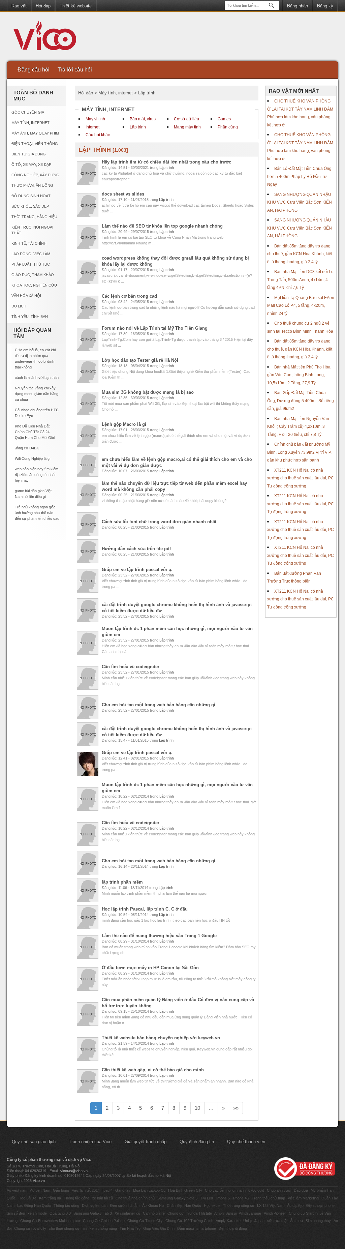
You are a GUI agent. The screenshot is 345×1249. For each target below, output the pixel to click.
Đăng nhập (297, 5)
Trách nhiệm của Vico (90, 1141)
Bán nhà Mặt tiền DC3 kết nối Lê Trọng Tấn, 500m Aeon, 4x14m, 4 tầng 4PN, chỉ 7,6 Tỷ (300, 279)
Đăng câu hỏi (34, 69)
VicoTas (48, 37)
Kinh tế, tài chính (28, 243)
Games (224, 119)
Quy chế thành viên (246, 1141)
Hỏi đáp (43, 5)
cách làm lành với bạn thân (37, 378)
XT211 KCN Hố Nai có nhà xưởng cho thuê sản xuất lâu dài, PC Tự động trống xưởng (300, 478)
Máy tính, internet (30, 123)
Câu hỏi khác (98, 134)
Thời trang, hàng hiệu (34, 217)
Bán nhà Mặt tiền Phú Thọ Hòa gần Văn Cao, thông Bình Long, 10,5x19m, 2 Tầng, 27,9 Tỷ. (299, 375)
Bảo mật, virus (143, 119)
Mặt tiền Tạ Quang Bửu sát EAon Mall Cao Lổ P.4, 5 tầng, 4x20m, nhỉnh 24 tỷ (300, 305)
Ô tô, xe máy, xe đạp (31, 164)
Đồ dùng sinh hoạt (31, 196)
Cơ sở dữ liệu (186, 119)
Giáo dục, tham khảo (32, 275)
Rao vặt (19, 5)
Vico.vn (39, 1181)
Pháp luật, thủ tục (30, 264)
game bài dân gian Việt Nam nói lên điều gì (33, 494)
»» (236, 1108)
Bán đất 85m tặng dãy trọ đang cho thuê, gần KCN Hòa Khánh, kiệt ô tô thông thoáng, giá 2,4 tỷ (299, 254)
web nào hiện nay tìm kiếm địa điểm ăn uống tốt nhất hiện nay (36, 474)
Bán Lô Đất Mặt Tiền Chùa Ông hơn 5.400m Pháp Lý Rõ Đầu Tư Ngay (299, 176)
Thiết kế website (76, 5)
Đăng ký (325, 5)
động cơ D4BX (27, 448)
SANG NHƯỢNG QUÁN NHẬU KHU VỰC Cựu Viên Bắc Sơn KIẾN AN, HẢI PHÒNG (299, 202)
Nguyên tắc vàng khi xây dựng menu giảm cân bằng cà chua (36, 394)
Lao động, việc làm (30, 254)
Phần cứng (228, 127)
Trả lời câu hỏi (75, 69)
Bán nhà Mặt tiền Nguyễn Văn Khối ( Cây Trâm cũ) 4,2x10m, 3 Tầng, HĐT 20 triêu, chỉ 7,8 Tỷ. (298, 426)
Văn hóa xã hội (26, 296)
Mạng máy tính (187, 127)
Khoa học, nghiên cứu (34, 285)
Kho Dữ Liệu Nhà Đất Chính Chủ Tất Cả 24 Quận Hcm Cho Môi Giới (35, 432)
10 (197, 1108)
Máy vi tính (95, 119)
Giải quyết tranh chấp (145, 1141)
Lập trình (138, 127)
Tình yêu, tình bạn (29, 317)
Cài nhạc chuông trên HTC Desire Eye (37, 413)
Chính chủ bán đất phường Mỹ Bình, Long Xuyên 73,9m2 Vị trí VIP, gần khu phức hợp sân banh (299, 452)
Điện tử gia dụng (28, 154)
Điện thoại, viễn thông (34, 144)
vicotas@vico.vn (74, 1171)
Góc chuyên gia (27, 112)
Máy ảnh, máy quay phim (35, 133)
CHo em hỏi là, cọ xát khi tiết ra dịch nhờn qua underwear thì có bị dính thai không (35, 358)
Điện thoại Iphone (320, 1205)
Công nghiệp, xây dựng (35, 175)
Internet (92, 127)
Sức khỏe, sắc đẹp (30, 206)
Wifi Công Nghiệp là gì (33, 458)
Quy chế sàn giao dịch (34, 1141)
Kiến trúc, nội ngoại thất (32, 230)
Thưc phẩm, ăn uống (32, 185)
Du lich (18, 306)
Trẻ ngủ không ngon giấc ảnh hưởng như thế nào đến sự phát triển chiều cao (37, 513)
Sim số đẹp (16, 1213)
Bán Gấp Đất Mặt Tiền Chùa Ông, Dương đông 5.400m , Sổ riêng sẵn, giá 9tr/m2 (300, 400)
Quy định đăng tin (197, 1141)
